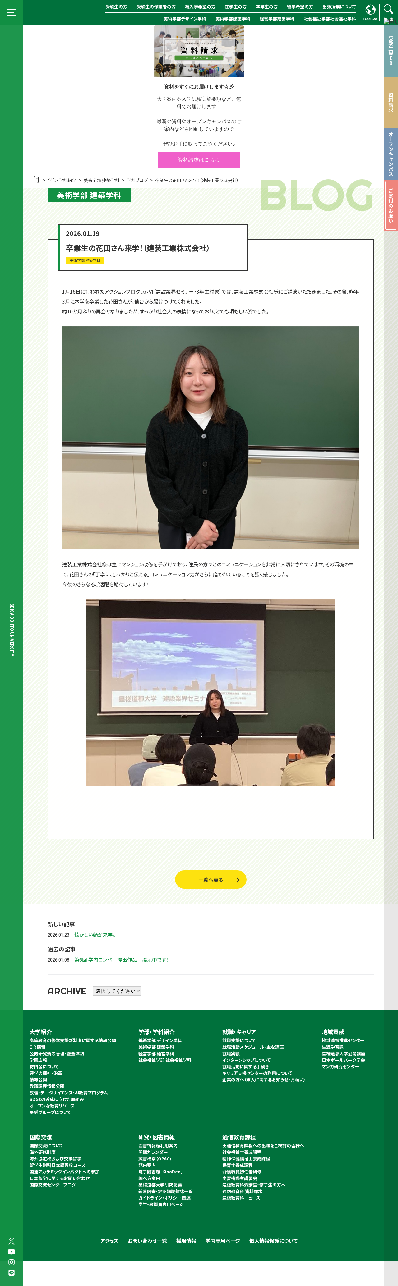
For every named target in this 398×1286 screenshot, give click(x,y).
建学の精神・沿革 (46, 1073)
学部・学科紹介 (156, 1032)
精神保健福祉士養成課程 (246, 1158)
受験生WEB (391, 51)
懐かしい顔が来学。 (94, 934)
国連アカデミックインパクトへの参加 (65, 1171)
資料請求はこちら (199, 159)
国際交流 (41, 1137)
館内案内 (147, 1165)
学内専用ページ (223, 1240)
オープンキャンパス (391, 154)
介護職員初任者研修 (241, 1171)
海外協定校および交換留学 (55, 1158)
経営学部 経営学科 (156, 1053)
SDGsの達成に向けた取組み (57, 1099)
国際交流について (46, 1145)
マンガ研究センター (340, 1066)
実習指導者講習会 (239, 1178)
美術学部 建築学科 (156, 1047)
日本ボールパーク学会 (343, 1060)
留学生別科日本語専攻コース (58, 1165)
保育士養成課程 (237, 1165)
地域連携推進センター (343, 1040)
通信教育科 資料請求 (242, 1191)
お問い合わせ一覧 (147, 1240)
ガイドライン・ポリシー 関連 (164, 1198)
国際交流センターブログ (53, 1185)
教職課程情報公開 (47, 1086)
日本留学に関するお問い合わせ (60, 1178)
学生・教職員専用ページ (161, 1204)
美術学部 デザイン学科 (160, 1040)
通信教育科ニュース (241, 1198)
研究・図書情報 (156, 1137)
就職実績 (231, 1053)
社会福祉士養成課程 (241, 1152)
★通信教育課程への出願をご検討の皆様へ (263, 1145)
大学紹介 (41, 1032)
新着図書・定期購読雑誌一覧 (165, 1191)
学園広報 (38, 1060)
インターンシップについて (246, 1060)
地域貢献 (333, 1032)
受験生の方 (116, 6)
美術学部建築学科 (232, 19)
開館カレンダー (153, 1152)
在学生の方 (236, 6)
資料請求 (391, 102)
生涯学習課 (333, 1047)
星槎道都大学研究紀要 (160, 1185)
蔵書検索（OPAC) (154, 1158)
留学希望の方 (300, 6)
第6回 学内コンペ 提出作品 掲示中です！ (121, 959)
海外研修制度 (43, 1152)
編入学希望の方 (200, 6)
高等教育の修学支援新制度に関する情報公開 (73, 1040)
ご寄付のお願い (391, 205)
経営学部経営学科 (277, 19)
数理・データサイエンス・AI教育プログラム (69, 1092)
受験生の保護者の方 (156, 6)
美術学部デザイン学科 (185, 19)
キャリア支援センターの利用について (257, 1073)
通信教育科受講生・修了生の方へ (253, 1185)
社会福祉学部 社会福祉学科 (165, 1060)
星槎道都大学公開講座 (343, 1053)
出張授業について (339, 6)
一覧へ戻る (210, 879)
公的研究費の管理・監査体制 (57, 1053)
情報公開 (38, 1079)
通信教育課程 (239, 1137)
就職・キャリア (239, 1032)
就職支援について (239, 1040)
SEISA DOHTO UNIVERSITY (12, 629)
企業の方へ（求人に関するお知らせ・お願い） (264, 1079)
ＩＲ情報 (37, 1047)
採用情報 (186, 1240)
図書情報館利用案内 (158, 1145)
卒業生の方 (267, 6)
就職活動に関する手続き (245, 1066)
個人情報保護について (273, 1240)
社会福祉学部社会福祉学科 (330, 19)
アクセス (109, 1240)
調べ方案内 (149, 1178)
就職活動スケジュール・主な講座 (253, 1047)
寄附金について (44, 1066)
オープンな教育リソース (52, 1106)
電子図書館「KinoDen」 (160, 1171)
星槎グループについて (50, 1112)
